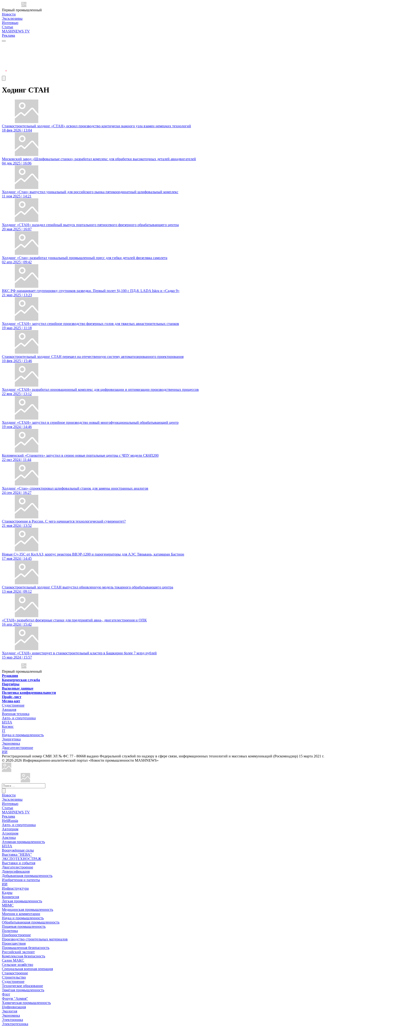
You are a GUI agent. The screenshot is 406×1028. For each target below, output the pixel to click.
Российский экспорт (18, 952)
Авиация (9, 710)
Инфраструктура (15, 888)
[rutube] (4, 74)
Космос (8, 726)
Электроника (12, 1020)
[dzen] (4, 68)
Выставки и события (18, 863)
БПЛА (7, 722)
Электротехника (15, 1024)
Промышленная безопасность (25, 948)
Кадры (7, 893)
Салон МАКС (13, 960)
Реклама (8, 35)
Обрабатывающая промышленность (30, 922)
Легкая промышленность (22, 901)
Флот (6, 994)
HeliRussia (10, 821)
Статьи (7, 27)
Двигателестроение (17, 748)
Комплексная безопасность (23, 956)
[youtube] (4, 57)
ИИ (5, 752)
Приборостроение (16, 935)
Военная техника (15, 714)
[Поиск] (4, 790)
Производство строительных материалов (35, 939)
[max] (4, 51)
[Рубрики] (4, 41)
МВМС (8, 905)
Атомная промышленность (23, 842)
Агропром (10, 833)
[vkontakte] (4, 62)
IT (3, 731)
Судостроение (13, 705)
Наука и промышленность (23, 735)
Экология (9, 1011)
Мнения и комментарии (21, 914)
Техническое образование (22, 986)
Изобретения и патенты (21, 880)
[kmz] (25, 781)
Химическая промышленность (26, 1003)
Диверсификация (16, 871)
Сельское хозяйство (17, 965)
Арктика (9, 838)
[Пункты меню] (4, 78)
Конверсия (10, 897)
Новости (9, 14)
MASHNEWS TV (16, 31)
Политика (10, 931)
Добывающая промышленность (27, 876)
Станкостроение (15, 973)
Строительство (14, 977)
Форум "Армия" (15, 998)
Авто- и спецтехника (19, 718)
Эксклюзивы (12, 18)
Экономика (11, 743)
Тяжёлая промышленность (23, 990)
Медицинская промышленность (27, 910)
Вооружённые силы (18, 850)
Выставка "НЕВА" (17, 854)
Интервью (10, 23)
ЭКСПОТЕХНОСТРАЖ (21, 859)
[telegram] (4, 45)
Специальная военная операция (27, 969)
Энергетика (11, 739)
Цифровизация (14, 1007)
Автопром (10, 829)
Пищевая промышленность (24, 926)
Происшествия (14, 943)
